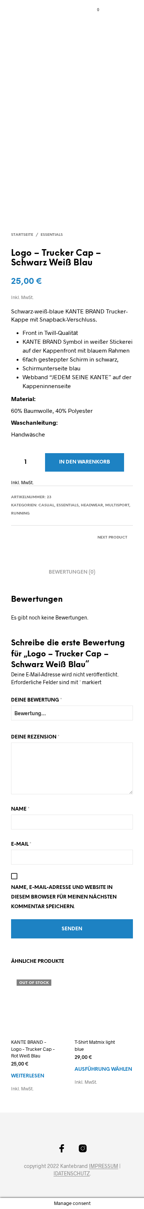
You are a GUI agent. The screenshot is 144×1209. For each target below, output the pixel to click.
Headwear (92, 505)
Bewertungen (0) (72, 572)
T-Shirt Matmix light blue (95, 1045)
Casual (46, 505)
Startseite (22, 235)
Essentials (52, 235)
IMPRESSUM (103, 1166)
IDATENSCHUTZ (72, 1173)
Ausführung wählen (103, 1069)
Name (20, 809)
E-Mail (21, 844)
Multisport (117, 505)
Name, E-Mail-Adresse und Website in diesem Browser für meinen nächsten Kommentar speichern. (64, 897)
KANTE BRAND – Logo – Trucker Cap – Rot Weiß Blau (33, 1048)
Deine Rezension (35, 737)
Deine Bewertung (36, 700)
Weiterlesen (27, 1076)
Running (20, 514)
